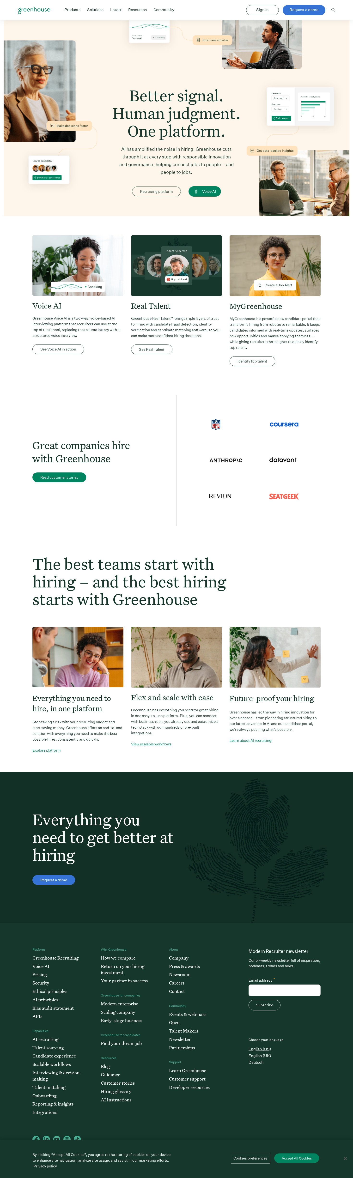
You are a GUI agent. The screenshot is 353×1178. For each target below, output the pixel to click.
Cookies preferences (250, 1158)
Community (163, 9)
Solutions (95, 9)
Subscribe (264, 1005)
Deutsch (256, 1062)
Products (72, 9)
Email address (262, 980)
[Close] (345, 1158)
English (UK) (260, 1055)
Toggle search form (333, 10)
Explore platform (46, 750)
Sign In (262, 9)
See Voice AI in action (58, 349)
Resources (137, 9)
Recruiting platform (156, 191)
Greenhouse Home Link (34, 10)
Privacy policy (45, 1166)
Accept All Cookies (297, 1158)
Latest (116, 9)
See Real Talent (151, 349)
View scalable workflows (151, 744)
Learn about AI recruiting (250, 740)
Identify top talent (252, 361)
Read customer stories (59, 477)
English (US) (260, 1049)
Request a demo (304, 9)
